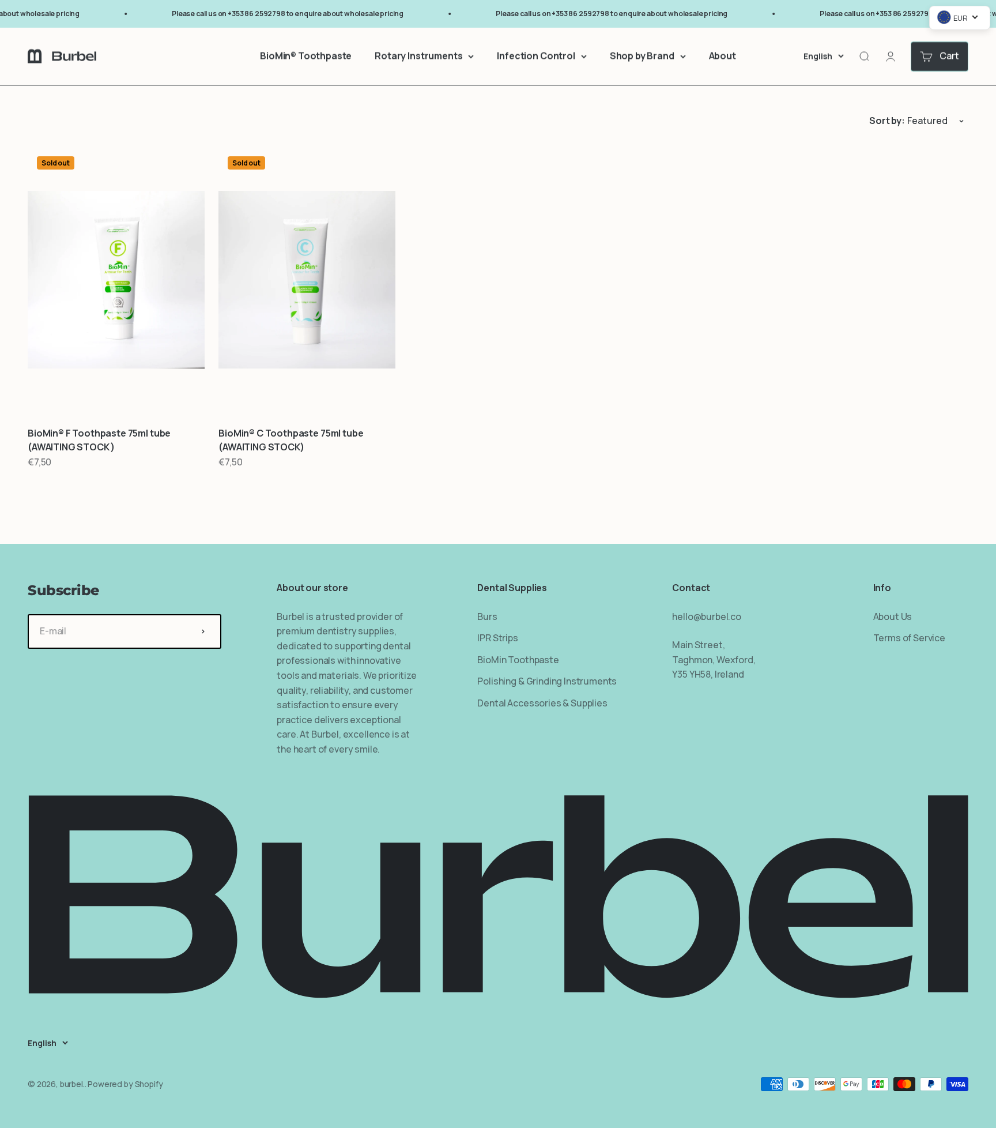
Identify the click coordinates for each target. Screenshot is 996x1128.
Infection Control (536, 56)
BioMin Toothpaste (518, 659)
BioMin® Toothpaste (306, 56)
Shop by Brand (642, 56)
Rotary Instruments (418, 56)
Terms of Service (909, 637)
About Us (892, 616)
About (722, 56)
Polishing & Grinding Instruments (547, 681)
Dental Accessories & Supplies (542, 703)
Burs (487, 616)
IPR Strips (497, 637)
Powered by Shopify (125, 1083)
